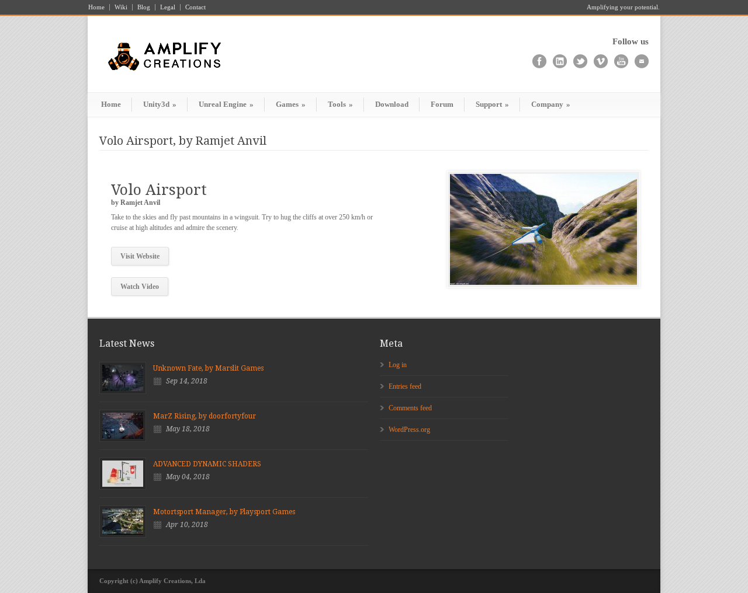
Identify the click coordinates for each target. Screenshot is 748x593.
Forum (442, 104)
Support (492, 104)
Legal (167, 7)
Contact (195, 7)
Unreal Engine (226, 104)
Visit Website (140, 256)
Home (96, 7)
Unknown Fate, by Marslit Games (208, 368)
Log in (398, 365)
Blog (143, 7)
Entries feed (405, 386)
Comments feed (410, 408)
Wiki (121, 7)
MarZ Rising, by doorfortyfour (204, 416)
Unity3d (159, 104)
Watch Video (139, 286)
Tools (340, 104)
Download (391, 104)
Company (550, 104)
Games (291, 104)
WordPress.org (409, 429)
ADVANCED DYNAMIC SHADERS (207, 464)
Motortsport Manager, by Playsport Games (224, 512)
